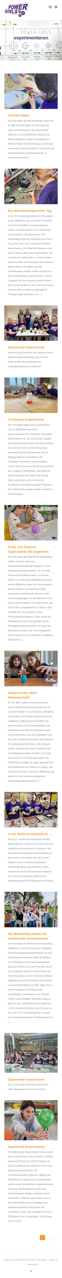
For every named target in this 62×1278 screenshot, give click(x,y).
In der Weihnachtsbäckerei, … (27, 809)
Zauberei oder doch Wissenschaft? (27, 668)
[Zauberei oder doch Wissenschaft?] (31, 668)
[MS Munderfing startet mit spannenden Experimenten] (31, 909)
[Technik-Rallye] (31, 91)
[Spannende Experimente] (31, 323)
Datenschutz (32, 1264)
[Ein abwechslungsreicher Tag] (31, 186)
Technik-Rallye (27, 91)
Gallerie (35, 91)
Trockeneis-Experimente (27, 395)
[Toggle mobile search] (50, 6)
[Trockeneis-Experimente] (31, 395)
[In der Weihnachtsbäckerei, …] (31, 809)
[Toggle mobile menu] (56, 6)
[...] (39, 294)
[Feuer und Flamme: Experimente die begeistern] (31, 522)
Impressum (53, 1260)
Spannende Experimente (27, 323)
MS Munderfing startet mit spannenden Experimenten (27, 909)
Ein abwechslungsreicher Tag (27, 186)
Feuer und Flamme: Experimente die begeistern (27, 522)
